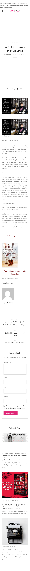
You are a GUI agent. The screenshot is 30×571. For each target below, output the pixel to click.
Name (5, 378)
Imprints (24, 453)
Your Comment (7, 362)
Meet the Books (6, 502)
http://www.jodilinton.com (15, 236)
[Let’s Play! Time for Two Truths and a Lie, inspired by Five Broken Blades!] (15, 485)
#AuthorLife (5, 547)
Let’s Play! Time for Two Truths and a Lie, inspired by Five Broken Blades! (13, 505)
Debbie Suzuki (6, 460)
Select (14, 325)
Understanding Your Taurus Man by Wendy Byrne (14, 456)
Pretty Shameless (7, 325)
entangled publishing (14, 322)
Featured (15, 43)
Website (6, 396)
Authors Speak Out (7, 453)
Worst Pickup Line (22, 325)
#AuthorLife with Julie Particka (10, 549)
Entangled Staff (10, 54)
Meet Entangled (13, 500)
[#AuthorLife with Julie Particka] (15, 531)
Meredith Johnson (7, 552)
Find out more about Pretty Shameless (15, 272)
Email (5, 387)
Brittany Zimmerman (8, 508)
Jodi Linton (23, 322)
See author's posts (6, 307)
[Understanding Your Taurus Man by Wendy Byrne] (15, 437)
